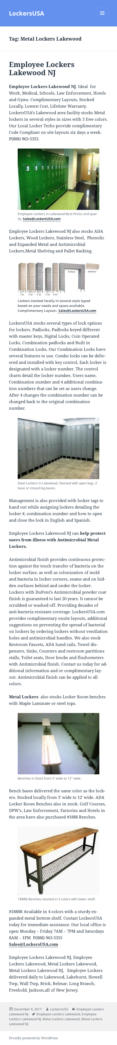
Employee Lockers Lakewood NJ (42, 68)
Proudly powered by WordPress (33, 1038)
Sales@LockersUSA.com (42, 218)
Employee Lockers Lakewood (58, 1014)
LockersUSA (26, 13)
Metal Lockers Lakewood (61, 1019)
